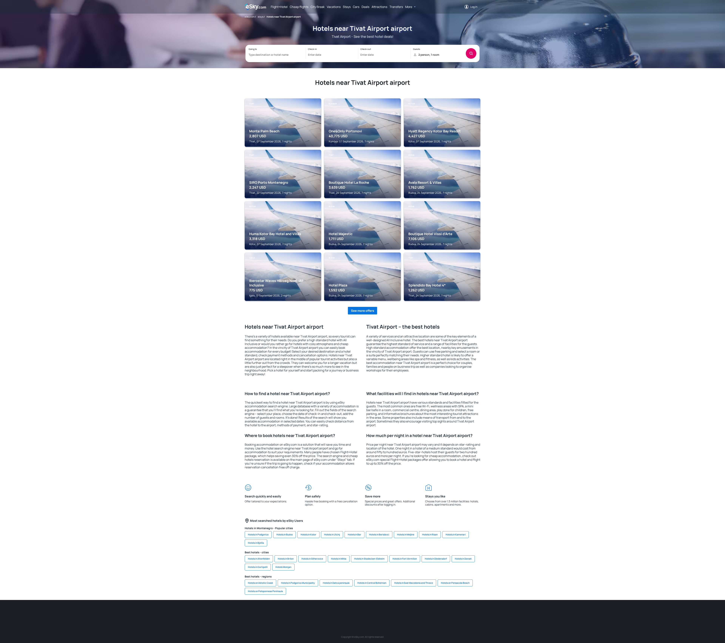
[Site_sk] (357, 611)
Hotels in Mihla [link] (338, 558)
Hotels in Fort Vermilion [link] (405, 558)
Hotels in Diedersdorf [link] (436, 558)
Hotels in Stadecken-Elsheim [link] (369, 558)
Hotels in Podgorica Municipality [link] (298, 582)
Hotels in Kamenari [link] (456, 534)
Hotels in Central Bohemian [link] (371, 582)
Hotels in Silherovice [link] (312, 558)
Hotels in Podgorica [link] (258, 534)
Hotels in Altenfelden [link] (259, 558)
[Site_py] (459, 611)
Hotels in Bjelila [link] (256, 542)
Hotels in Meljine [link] (405, 534)
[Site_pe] (311, 611)
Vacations (334, 7)
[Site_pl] (300, 611)
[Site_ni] (425, 611)
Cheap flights (299, 7)
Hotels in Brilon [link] (286, 558)
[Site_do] (391, 611)
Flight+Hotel (279, 7)
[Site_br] (266, 611)
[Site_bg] (289, 611)
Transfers (396, 7)
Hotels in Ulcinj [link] (332, 534)
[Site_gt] (436, 611)
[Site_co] (379, 611)
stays (260, 16)
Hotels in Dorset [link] (463, 558)
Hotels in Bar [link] (354, 534)
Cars (356, 7)
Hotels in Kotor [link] (308, 534)
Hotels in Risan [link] (430, 534)
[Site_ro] (277, 611)
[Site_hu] (368, 611)
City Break (318, 7)
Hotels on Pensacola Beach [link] (455, 582)
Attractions (379, 7)
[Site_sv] (413, 611)
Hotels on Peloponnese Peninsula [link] (265, 591)
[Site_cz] (334, 611)
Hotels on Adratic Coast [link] (260, 582)
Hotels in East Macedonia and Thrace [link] (413, 582)
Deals (365, 7)
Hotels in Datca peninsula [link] (336, 582)
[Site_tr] (323, 611)
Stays (347, 7)
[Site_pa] (402, 611)
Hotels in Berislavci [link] (379, 534)
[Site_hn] (447, 611)
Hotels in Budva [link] (284, 534)
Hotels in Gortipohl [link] (258, 567)
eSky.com (250, 16)
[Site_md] (345, 611)
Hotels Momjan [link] (283, 567)
